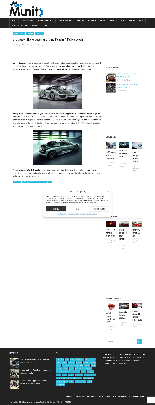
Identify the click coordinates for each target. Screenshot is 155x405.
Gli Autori (91, 396)
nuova (64, 375)
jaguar (71, 369)
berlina (59, 362)
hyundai (59, 369)
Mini (66, 372)
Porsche (30, 34)
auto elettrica (79, 359)
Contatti (69, 396)
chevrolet (71, 362)
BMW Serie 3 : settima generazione (111, 154)
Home (14, 21)
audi (67, 359)
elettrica (65, 365)
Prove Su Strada (39, 26)
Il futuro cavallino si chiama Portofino (123, 234)
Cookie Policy (62, 214)
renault (59, 378)
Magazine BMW (111, 137)
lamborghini (79, 369)
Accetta (56, 209)
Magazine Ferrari (112, 216)
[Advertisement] (54, 53)
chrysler (78, 362)
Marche (113, 21)
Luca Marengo (38, 45)
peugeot (71, 375)
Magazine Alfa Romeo (113, 298)
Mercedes (60, 372)
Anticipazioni (27, 21)
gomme (87, 365)
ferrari (72, 365)
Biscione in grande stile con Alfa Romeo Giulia (137, 315)
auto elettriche (90, 359)
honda (93, 365)
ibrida (24, 182)
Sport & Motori (64, 21)
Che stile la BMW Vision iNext (123, 153)
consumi (92, 362)
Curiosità (79, 21)
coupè (59, 365)
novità (59, 375)
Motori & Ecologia (45, 21)
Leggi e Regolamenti (97, 21)
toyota (90, 381)
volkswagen (60, 384)
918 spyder (17, 182)
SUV (84, 381)
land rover (88, 369)
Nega (77, 209)
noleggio (90, 372)
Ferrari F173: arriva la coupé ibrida (110, 232)
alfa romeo (60, 359)
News (141, 21)
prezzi (94, 375)
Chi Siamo (80, 396)
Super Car (39, 34)
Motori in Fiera (128, 21)
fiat (77, 365)
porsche (41, 182)
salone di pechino (62, 381)
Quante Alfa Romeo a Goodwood (123, 314)
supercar (49, 182)
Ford (81, 365)
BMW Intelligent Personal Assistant (135, 157)
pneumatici (79, 375)
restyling (66, 378)
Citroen (86, 362)
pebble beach (32, 182)
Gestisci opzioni (99, 209)
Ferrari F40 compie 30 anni (136, 232)
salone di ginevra (76, 378)
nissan (83, 372)
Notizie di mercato (20, 26)
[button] (108, 191)
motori (72, 372)
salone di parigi (88, 378)
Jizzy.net (36, 402)
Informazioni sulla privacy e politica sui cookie (82, 214)
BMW (65, 362)
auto (71, 359)
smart (72, 381)
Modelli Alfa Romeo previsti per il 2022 (110, 317)
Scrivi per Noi (104, 396)
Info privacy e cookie (121, 396)
